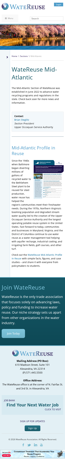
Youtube (41, 444)
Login (58, 4)
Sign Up (32, 428)
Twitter (29, 445)
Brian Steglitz (21, 119)
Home (14, 56)
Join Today (13, 333)
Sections (24, 56)
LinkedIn (35, 444)
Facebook (23, 444)
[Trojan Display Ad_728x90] (32, 457)
